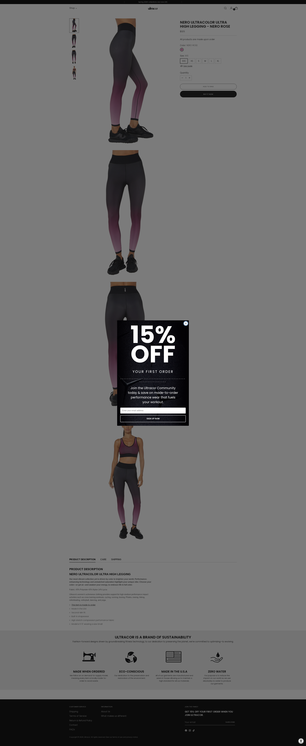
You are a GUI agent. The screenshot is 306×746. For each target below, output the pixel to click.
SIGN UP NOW (153, 419)
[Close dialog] (186, 323)
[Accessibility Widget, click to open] (301, 741)
